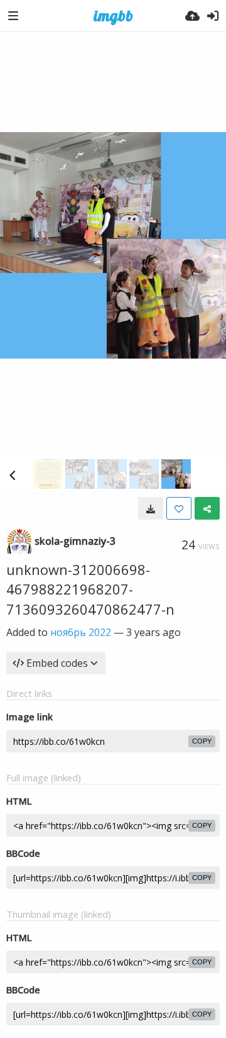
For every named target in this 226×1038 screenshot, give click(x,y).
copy (202, 741)
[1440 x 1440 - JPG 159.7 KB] (150, 508)
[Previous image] (12, 475)
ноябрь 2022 (80, 632)
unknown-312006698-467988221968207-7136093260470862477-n (90, 589)
